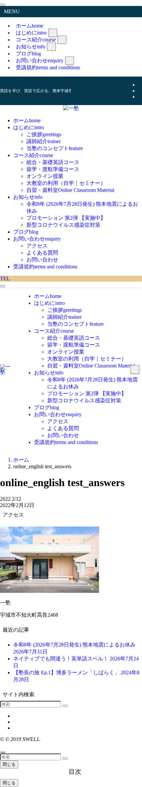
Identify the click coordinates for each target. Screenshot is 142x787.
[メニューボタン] (2, 286)
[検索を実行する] (65, 706)
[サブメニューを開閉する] (52, 32)
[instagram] (140, 90)
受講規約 (48, 67)
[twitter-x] (140, 85)
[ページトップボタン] (2, 752)
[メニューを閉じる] (2, 5)
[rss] (140, 96)
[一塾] (71, 108)
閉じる (9, 764)
